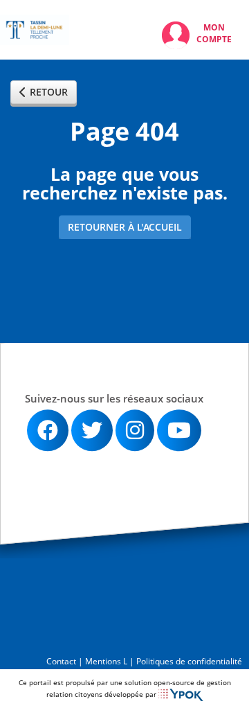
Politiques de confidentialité (189, 661)
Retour (49, 91)
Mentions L (106, 661)
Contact (61, 661)
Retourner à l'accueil (125, 226)
